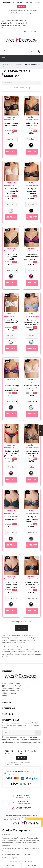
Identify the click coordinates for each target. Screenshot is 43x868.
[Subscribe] (38, 733)
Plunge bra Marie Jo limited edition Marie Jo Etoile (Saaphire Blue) (11, 586)
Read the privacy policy (9, 858)
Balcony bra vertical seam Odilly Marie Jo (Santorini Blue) (31, 323)
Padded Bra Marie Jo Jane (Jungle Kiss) (11, 519)
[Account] (32, 50)
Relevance (22, 83)
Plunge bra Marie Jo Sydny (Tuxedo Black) (11, 257)
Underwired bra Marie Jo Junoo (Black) (32, 126)
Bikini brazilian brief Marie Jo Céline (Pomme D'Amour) (11, 453)
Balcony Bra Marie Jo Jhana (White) (11, 321)
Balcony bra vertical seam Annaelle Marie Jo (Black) (31, 192)
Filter (41, 429)
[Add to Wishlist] (16, 100)
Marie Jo (11, 117)
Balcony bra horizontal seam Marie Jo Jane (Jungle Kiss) (31, 520)
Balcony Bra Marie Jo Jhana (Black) (11, 124)
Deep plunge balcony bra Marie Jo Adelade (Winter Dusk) (31, 258)
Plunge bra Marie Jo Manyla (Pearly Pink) (31, 388)
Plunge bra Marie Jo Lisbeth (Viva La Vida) (31, 453)
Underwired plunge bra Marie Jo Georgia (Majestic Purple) (11, 389)
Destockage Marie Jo (11, 119)
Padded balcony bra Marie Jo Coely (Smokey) (31, 585)
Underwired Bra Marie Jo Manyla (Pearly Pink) (11, 191)
